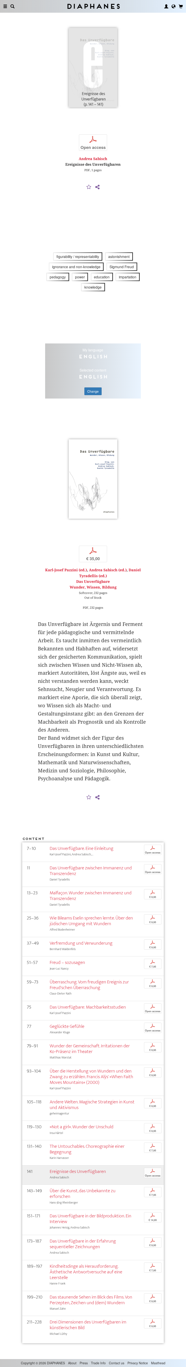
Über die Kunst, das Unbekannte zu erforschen (82, 1193)
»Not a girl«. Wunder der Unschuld (81, 1127)
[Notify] (89, 187)
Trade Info (98, 1363)
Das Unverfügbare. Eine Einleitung (81, 848)
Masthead (158, 1363)
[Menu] (5, 6)
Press (84, 1363)
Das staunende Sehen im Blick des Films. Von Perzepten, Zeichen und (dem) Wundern (91, 1300)
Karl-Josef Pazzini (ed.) (66, 570)
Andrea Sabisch (93, 159)
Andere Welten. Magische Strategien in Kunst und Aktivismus (92, 1105)
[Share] (97, 187)
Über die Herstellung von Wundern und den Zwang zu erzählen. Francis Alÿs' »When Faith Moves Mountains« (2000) (91, 1076)
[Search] (12, 6)
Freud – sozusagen (67, 962)
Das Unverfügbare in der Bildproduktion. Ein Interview (90, 1219)
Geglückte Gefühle (67, 1026)
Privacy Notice (137, 1363)
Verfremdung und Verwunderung (81, 943)
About (72, 1363)
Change (93, 391)
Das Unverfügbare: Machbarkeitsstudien (88, 1007)
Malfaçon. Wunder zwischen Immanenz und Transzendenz (91, 895)
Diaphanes (93, 6)
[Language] (173, 6)
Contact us (116, 1363)
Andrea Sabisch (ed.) (108, 570)
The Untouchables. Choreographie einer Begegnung (87, 1149)
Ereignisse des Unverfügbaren (78, 1171)
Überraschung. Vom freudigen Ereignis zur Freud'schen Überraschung (89, 985)
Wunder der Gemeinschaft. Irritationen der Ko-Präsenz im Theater (90, 1049)
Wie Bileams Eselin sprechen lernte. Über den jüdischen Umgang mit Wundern (91, 921)
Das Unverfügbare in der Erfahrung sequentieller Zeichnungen (83, 1244)
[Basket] (181, 6)
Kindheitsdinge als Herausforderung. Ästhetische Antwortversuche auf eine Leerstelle (86, 1272)
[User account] (166, 6)
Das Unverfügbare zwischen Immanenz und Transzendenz (91, 871)
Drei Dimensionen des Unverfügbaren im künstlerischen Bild (88, 1325)
